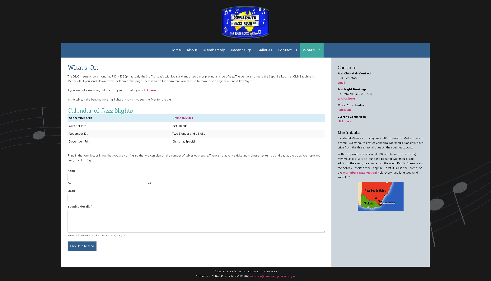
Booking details (80, 207)
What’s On (312, 50)
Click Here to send (82, 246)
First (70, 183)
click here (346, 98)
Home (176, 50)
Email (71, 191)
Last (149, 183)
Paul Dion (344, 110)
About (192, 50)
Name (73, 171)
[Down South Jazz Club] (245, 22)
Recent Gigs (241, 50)
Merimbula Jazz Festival (360, 172)
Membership (214, 50)
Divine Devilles (182, 118)
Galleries (264, 50)
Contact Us (287, 50)
